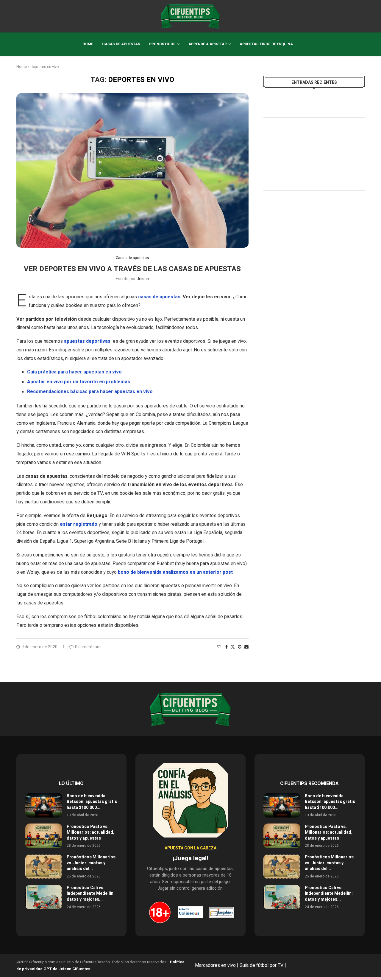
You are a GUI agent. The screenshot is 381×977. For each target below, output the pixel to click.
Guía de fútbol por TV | (263, 965)
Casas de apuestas (121, 44)
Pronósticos (162, 44)
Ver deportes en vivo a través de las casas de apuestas (132, 269)
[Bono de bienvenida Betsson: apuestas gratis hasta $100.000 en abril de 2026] (43, 805)
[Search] (362, 16)
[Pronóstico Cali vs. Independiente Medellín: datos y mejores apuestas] (43, 897)
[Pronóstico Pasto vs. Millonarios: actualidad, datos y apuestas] (43, 836)
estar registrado (78, 524)
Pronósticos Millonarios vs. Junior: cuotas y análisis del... (91, 863)
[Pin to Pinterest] (239, 647)
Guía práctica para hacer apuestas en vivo (74, 372)
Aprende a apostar (207, 44)
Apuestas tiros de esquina (266, 44)
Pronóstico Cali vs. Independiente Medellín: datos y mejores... (91, 893)
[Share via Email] (246, 647)
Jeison (143, 279)
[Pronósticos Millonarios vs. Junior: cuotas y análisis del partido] (43, 866)
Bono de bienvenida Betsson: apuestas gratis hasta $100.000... (92, 802)
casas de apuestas (159, 296)
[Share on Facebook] (226, 647)
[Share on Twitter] (233, 647)
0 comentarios (88, 647)
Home (87, 44)
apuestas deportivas (87, 341)
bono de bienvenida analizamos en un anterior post (175, 572)
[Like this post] (219, 647)
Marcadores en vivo (215, 965)
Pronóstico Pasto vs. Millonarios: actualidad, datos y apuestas (90, 832)
